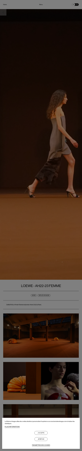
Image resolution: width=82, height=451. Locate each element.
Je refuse (41, 439)
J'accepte (41, 433)
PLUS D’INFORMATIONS (12, 427)
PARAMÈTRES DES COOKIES (41, 445)
